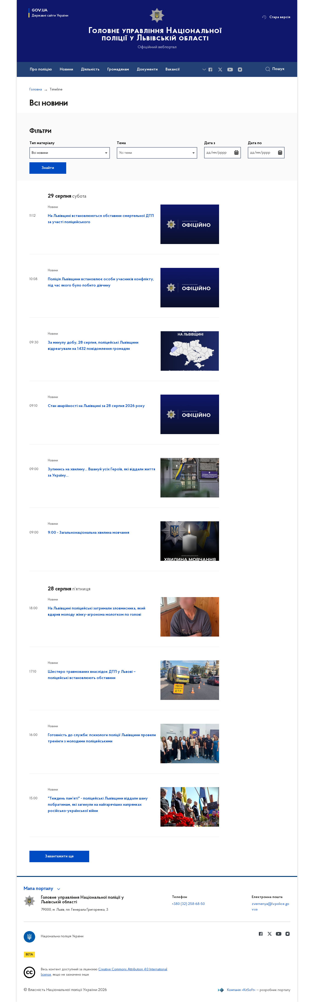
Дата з (209, 143)
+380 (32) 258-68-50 (188, 904)
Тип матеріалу (42, 143)
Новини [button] (66, 69)
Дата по (255, 143)
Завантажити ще (59, 856)
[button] (43, 889)
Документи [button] (147, 69)
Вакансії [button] (173, 69)
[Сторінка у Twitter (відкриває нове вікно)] (220, 69)
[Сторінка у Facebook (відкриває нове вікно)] (210, 69)
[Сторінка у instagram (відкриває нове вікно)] (240, 69)
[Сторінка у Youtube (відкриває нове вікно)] (230, 69)
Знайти (48, 168)
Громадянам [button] (118, 69)
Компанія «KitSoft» (241, 990)
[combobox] (69, 153)
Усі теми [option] (125, 153)
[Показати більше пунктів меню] (204, 69)
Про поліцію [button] (41, 69)
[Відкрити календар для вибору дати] (236, 152)
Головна (35, 89)
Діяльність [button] (90, 69)
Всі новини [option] (40, 153)
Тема (121, 143)
